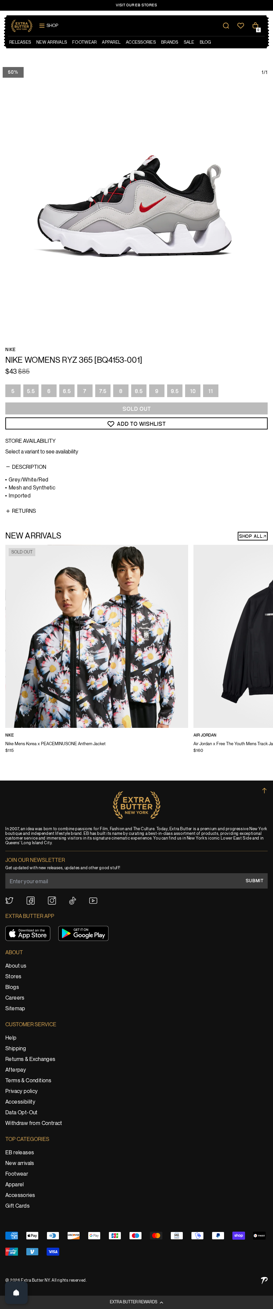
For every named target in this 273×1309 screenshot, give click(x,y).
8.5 (139, 391)
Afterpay (15, 1070)
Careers (15, 998)
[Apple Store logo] (27, 933)
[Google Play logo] (83, 933)
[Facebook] (31, 901)
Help (11, 1038)
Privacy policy (21, 1091)
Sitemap (15, 1009)
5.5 (31, 391)
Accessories (20, 1195)
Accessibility (20, 1102)
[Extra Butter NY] (22, 26)
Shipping (15, 1049)
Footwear (16, 1174)
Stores (13, 977)
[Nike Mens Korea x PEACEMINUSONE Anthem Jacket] (96, 653)
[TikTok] (72, 901)
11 (210, 391)
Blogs (12, 987)
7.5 (103, 391)
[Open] (16, 1292)
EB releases (19, 1153)
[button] (136, 1302)
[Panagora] (264, 1280)
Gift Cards (17, 1206)
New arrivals (19, 1163)
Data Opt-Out (21, 1113)
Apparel (14, 1185)
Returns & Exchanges (30, 1059)
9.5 (175, 391)
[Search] (226, 26)
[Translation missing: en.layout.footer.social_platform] (9, 901)
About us (15, 966)
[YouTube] (93, 901)
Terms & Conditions (28, 1081)
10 (193, 391)
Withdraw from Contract (33, 1123)
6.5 (67, 391)
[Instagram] (52, 901)
